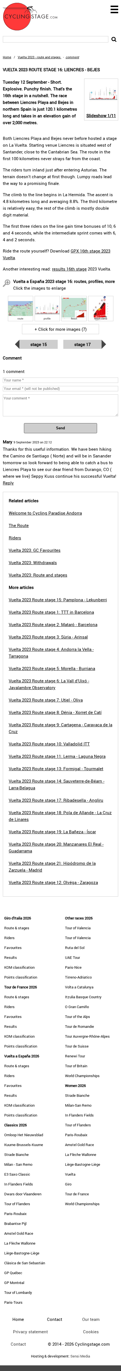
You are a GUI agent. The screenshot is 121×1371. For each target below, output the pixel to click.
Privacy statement (30, 1331)
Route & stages (16, 927)
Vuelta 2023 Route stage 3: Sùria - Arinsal (48, 637)
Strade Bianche (16, 1154)
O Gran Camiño (77, 1006)
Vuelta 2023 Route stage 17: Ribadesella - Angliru (56, 800)
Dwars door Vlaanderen (22, 1193)
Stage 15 (38, 344)
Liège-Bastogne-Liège (21, 1253)
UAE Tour (72, 957)
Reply (8, 483)
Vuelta (70, 1174)
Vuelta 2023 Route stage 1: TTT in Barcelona (51, 612)
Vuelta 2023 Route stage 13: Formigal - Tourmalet (56, 768)
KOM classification (19, 967)
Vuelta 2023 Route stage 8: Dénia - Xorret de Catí (55, 712)
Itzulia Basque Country (83, 996)
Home (7, 57)
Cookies (91, 1331)
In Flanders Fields (18, 1184)
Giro (68, 1184)
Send (60, 428)
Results (10, 957)
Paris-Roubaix (15, 1213)
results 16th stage (69, 269)
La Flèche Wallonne (19, 1243)
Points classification (20, 977)
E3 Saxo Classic (17, 1174)
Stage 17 (82, 344)
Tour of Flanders (17, 1203)
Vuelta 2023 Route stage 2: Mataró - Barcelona (53, 624)
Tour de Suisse (77, 1046)
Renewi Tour (75, 1056)
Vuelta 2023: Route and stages (38, 575)
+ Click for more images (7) (61, 329)
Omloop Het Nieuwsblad (23, 1134)
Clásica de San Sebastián (24, 1262)
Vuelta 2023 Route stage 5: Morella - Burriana (52, 668)
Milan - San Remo (18, 1164)
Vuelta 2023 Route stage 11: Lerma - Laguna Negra (57, 756)
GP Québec (13, 1272)
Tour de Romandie (79, 1026)
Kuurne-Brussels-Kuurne (23, 1144)
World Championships (82, 1075)
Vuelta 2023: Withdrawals (33, 562)
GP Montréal (14, 1282)
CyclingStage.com (34, 16)
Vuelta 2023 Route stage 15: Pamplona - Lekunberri (58, 599)
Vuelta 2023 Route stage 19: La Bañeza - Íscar (52, 831)
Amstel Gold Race (18, 1233)
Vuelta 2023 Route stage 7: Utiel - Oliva (46, 700)
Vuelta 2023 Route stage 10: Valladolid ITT (49, 744)
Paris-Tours (13, 1302)
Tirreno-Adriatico (78, 977)
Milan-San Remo (78, 1105)
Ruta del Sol (74, 947)
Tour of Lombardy (18, 1292)
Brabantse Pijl (15, 1223)
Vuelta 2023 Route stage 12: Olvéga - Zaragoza (53, 882)
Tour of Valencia (78, 927)
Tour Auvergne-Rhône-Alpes (87, 1036)
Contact (18, 1344)
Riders (9, 937)
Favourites (13, 947)
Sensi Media (80, 1356)
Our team (91, 1319)
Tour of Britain (76, 1065)
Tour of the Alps (77, 1016)
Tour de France (77, 1193)
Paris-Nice (73, 967)
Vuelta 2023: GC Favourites (34, 550)
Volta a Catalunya (79, 987)
